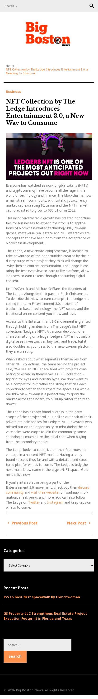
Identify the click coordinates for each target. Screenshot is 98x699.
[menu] (9, 52)
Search (92, 6)
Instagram (55, 502)
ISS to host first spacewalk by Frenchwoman (42, 597)
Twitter (34, 502)
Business (13, 91)
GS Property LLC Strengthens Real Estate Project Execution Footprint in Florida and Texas (45, 616)
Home (10, 66)
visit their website (44, 492)
